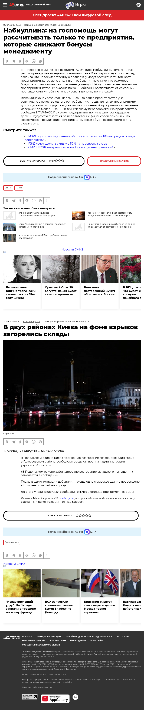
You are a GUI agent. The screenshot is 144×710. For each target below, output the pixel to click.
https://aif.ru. (67, 682)
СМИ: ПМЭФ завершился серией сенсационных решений (70, 147)
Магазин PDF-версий (33, 641)
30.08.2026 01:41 (11, 321)
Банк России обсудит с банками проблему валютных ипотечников (42, 225)
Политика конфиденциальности (37, 687)
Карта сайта (96, 641)
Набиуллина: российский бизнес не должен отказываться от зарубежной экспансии (111, 225)
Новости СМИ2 (72, 249)
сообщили (66, 498)
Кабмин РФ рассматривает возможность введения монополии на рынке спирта (109, 214)
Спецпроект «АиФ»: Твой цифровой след (72, 15)
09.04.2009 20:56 (12, 25)
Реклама (27, 637)
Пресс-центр (122, 637)
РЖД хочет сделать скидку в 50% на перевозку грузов (67, 143)
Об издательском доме (49, 637)
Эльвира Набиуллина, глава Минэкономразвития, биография (36, 214)
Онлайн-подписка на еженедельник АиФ (89, 637)
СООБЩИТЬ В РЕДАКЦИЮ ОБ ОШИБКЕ (41, 645)
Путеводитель (78, 641)
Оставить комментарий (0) (114, 161)
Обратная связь (57, 641)
